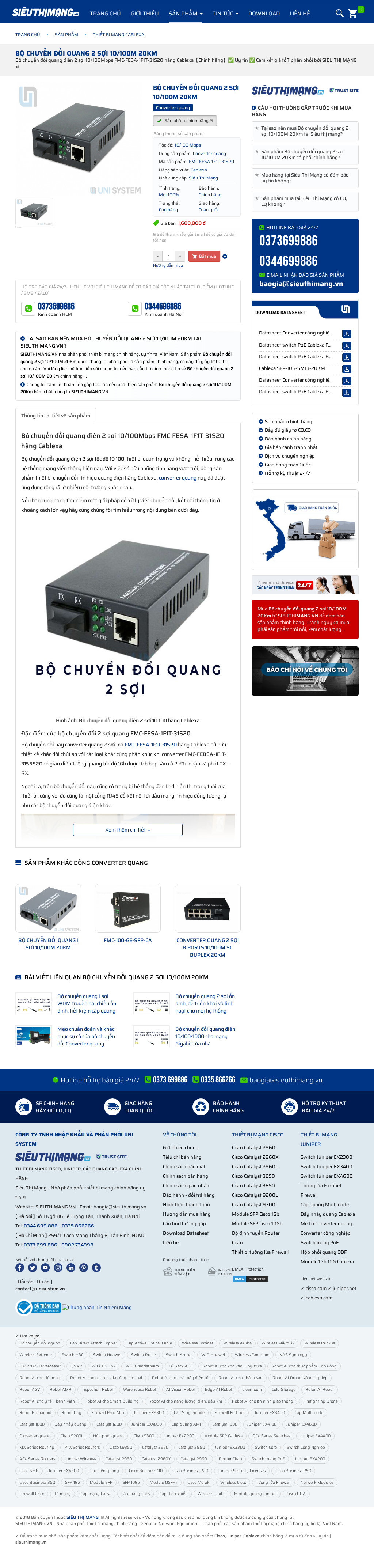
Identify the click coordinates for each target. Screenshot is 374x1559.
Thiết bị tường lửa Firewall (260, 1252)
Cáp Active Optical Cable (149, 1343)
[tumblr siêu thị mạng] (98, 1267)
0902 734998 (77, 1245)
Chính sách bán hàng (185, 1176)
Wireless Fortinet (197, 1343)
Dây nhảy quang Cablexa (328, 1214)
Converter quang (35, 1436)
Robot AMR (61, 1389)
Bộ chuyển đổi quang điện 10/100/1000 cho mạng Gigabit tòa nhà (205, 1036)
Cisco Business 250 (293, 1471)
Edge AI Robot (218, 1389)
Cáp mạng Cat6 (135, 1494)
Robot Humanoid (35, 1412)
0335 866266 (78, 1226)
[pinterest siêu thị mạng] (85, 1267)
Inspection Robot (97, 1389)
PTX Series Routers (82, 1447)
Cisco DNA (296, 1494)
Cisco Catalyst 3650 (253, 1176)
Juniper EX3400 (270, 1412)
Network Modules (317, 1482)
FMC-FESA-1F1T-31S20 (151, 745)
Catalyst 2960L (194, 1459)
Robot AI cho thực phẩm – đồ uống (304, 1366)
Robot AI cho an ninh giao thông (262, 1401)
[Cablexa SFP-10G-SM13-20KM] (346, 369)
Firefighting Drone (320, 1401)
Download (264, 13)
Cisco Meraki (198, 1482)
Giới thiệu (145, 13)
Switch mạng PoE (320, 1242)
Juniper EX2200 (179, 1436)
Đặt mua (207, 256)
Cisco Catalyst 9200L (255, 1195)
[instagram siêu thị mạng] (59, 1267)
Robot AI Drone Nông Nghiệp (300, 1378)
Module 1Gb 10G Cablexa (327, 1261)
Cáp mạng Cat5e (96, 1494)
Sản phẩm (184, 13)
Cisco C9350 (121, 1447)
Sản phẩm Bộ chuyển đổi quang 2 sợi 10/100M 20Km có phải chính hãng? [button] (300, 154)
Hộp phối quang (108, 1436)
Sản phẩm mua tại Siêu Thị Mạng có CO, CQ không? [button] (302, 201)
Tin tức (224, 13)
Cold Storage (283, 1389)
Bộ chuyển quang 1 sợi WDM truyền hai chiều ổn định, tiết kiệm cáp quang (86, 1003)
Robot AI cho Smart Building (112, 1401)
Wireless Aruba (237, 1343)
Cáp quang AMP (187, 1424)
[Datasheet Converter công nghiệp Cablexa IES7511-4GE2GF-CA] (346, 381)
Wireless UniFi (211, 1494)
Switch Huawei (107, 1355)
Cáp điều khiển (174, 1494)
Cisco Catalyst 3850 (253, 1185)
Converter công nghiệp (326, 1233)
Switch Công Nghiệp (306, 1447)
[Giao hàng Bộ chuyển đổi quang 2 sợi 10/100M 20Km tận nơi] (305, 530)
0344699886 (163, 306)
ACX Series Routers (37, 1459)
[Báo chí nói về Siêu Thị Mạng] (305, 671)
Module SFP (101, 1482)
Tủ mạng (62, 1494)
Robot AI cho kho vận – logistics (232, 1366)
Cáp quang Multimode (325, 1204)
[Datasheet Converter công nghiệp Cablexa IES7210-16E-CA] (346, 334)
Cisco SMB (29, 1471)
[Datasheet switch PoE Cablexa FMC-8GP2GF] (346, 393)
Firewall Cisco (31, 1494)
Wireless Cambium (252, 1355)
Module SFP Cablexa (223, 1436)
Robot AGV (29, 1389)
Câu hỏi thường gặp (184, 1223)
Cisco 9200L (72, 1436)
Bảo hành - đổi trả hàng (189, 1195)
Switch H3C (72, 1355)
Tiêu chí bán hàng (182, 1157)
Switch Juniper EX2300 (326, 1157)
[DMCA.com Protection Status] (250, 1279)
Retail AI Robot (319, 1389)
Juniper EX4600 (301, 1424)
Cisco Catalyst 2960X (255, 1157)
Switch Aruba (178, 1355)
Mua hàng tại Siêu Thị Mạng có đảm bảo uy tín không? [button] (303, 178)
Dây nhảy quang (70, 1424)
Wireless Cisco (233, 1482)
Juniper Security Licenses (242, 1471)
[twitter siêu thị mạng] (34, 1267)
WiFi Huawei (213, 1355)
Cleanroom (252, 1389)
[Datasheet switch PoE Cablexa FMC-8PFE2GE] (346, 357)
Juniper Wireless (80, 1459)
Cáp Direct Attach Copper (93, 1343)
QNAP (76, 1366)
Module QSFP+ (164, 1482)
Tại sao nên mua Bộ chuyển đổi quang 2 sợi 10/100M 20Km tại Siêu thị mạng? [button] (303, 131)
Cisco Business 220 (190, 1471)
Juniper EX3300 (230, 1447)
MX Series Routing (36, 1447)
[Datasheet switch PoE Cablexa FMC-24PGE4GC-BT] (346, 346)
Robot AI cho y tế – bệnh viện (47, 1401)
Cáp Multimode (309, 1412)
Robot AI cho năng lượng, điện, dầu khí (185, 1401)
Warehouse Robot (139, 1389)
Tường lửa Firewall (273, 1482)
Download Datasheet (186, 1233)
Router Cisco (230, 1459)
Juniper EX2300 (149, 1412)
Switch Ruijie (143, 1355)
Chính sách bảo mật (184, 1166)
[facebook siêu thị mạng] (21, 1267)
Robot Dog (71, 1412)
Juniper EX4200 (310, 1459)
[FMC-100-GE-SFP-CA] (128, 908)
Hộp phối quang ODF (324, 1252)
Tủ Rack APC (180, 1366)
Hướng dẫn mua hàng (187, 1214)
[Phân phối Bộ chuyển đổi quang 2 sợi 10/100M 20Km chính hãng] (305, 90)
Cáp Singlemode (189, 1412)
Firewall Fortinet (229, 1412)
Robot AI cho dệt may (39, 1378)
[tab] (305, 131)
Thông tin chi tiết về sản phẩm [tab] (55, 416)
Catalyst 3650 (155, 1447)
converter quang (177, 478)
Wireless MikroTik (278, 1343)
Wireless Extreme (35, 1355)
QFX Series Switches (271, 1436)
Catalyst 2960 (119, 1459)
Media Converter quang (326, 1223)
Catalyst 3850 (191, 1447)
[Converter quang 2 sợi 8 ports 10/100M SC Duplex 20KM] (208, 908)
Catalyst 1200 (109, 1424)
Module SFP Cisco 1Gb (255, 1214)
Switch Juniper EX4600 (327, 1176)
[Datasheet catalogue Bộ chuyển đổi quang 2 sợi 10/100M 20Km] (305, 309)
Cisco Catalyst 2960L (255, 1166)
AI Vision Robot (180, 1389)
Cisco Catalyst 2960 (253, 1147)
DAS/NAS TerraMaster (40, 1366)
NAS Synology (293, 1355)
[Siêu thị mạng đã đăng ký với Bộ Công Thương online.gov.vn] (38, 1307)
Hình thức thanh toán (186, 1204)
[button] (339, 13)
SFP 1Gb (72, 1482)
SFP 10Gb (131, 1482)
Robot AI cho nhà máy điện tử (180, 1378)
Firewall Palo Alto (107, 1412)
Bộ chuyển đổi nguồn (39, 1343)
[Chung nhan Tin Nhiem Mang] (97, 1307)
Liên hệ (300, 13)
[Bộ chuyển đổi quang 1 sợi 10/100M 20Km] (48, 908)
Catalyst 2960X (156, 1459)
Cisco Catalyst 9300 (253, 1204)
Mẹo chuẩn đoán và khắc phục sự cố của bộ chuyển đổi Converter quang (86, 1036)
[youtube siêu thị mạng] (47, 1267)
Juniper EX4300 (64, 1471)
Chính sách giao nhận (186, 1185)
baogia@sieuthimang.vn (301, 284)
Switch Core (266, 1447)
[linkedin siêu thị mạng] (72, 1267)
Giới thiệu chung (181, 1147)
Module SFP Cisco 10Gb (257, 1223)
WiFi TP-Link (103, 1366)
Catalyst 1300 (224, 1424)
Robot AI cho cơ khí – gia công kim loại (106, 1378)
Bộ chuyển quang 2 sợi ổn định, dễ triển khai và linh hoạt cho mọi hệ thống (205, 1003)
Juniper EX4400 (315, 1436)
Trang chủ (105, 13)
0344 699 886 (41, 1226)
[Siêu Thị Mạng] (45, 13)
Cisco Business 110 (146, 1471)
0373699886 (56, 306)
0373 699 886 (40, 1245)
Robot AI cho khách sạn (240, 1378)
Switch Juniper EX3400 (326, 1166)
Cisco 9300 (144, 1436)
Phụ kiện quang (104, 1471)
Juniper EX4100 (261, 1424)
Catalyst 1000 (32, 1424)
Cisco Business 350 (37, 1482)
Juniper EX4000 (146, 1424)
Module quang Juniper (255, 1494)
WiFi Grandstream (142, 1366)
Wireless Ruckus (319, 1343)
